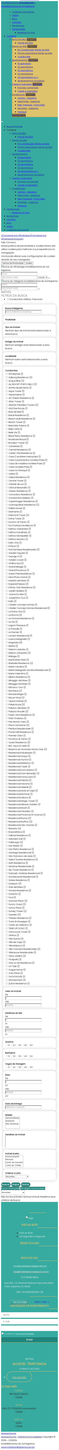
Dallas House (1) (17, 508)
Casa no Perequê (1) (19, 470)
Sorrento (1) (15, 894)
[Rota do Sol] (29, 1251)
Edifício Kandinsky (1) (19, 532)
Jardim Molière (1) (18, 590)
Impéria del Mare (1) (19, 580)
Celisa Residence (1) (19, 477)
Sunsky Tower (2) (17, 911)
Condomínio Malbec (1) (21, 497)
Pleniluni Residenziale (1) (21, 728)
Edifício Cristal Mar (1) (20, 528)
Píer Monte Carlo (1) (19, 721)
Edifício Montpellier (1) (20, 535)
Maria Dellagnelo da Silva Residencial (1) (30, 670)
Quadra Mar (24, 56)
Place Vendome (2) (19, 725)
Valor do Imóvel (13, 991)
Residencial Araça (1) (19, 756)
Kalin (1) (12, 601)
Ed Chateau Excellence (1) (22, 525)
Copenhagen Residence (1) (23, 501)
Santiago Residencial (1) (21, 852)
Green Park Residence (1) (22, 573)
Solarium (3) (15, 883)
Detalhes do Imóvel (15, 1134)
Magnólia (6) (15, 642)
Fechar (25, 1184)
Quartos (9, 1041)
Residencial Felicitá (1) (20, 780)
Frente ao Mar (19, 46)
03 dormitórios (25, 70)
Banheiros (10, 1052)
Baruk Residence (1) (19, 415)
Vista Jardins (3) (17, 956)
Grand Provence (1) (19, 570)
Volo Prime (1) (16, 973)
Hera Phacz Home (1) (19, 577)
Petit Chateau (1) (17, 718)
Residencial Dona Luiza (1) (22, 776)
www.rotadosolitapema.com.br (18, 1447)
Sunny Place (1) (16, 907)
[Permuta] (14, 1159)
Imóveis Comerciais (28, 87)
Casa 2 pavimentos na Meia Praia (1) (28, 460)
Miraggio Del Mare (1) (19, 683)
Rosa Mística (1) (17, 832)
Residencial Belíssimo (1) (21, 763)
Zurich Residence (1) (19, 983)
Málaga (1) (14, 656)
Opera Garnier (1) (18, 701)
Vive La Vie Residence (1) (21, 962)
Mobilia (8, 1114)
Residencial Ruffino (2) (20, 821)
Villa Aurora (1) (16, 938)
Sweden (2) (15, 914)
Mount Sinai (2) (16, 697)
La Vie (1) (13, 621)
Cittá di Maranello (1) (19, 487)
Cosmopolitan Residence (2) (24, 504)
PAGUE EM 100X (25, 42)
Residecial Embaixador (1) (22, 752)
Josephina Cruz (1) (18, 597)
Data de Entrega (13, 1103)
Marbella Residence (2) (21, 663)
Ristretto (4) (15, 828)
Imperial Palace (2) (18, 584)
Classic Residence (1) (20, 491)
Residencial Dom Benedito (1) (24, 773)
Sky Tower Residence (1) (21, 869)
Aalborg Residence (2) (20, 377)
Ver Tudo (31, 39)
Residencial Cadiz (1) (19, 766)
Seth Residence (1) (18, 863)
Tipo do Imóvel (12, 327)
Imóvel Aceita (12, 1153)
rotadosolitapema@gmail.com (30, 1266)
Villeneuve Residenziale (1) (22, 952)
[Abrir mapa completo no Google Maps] (29, 1302)
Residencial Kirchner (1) (21, 794)
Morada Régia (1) (17, 694)
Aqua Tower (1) (16, 391)
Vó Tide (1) (14, 966)
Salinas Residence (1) (20, 835)
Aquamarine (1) (17, 394)
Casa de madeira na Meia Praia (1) (27, 463)
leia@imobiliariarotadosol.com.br (31, 1271)
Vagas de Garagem (15, 1063)
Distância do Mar (13, 1013)
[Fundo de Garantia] (14, 1162)
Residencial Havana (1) (21, 783)
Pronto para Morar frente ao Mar (35, 53)
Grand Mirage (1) (17, 566)
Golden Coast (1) (17, 559)
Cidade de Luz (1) (18, 484)
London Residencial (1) (20, 635)
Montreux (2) (15, 690)
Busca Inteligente (14, 308)
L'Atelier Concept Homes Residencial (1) (29, 608)
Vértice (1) (14, 935)
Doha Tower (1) (16, 518)
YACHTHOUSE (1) (17, 976)
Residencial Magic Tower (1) (23, 801)
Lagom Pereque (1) (18, 625)
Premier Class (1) (17, 735)
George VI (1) (15, 556)
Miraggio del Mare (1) (19, 680)
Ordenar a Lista (13, 1173)
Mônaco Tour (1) (17, 687)
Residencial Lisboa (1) (20, 797)
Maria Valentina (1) (18, 673)
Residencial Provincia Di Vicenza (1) (27, 814)
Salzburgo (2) (16, 842)
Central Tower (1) (17, 480)
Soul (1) (12, 897)
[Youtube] (29, 1254)
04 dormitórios (25, 73)
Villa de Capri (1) (17, 942)
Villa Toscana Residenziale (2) (24, 949)
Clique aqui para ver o (18, 1302)
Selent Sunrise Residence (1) (23, 859)
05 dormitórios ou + (28, 77)
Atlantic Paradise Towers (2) (23, 405)
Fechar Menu (19, 115)
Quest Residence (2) (19, 742)
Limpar (15, 1184)
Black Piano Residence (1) (22, 436)
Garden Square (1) (18, 553)
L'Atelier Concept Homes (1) (23, 604)
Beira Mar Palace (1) (19, 425)
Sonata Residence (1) (20, 890)
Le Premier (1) (15, 632)
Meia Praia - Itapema (29, 101)
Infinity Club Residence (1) (22, 587)
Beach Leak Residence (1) (22, 418)
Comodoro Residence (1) (22, 494)
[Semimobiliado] (12, 1118)
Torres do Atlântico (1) (20, 925)
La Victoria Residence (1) (21, 618)
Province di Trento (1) (20, 739)
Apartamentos (20, 60)
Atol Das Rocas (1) (18, 408)
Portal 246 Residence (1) (21, 732)
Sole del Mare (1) (17, 887)
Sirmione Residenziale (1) (21, 866)
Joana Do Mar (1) (18, 594)
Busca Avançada (10, 1188)
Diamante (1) (15, 511)
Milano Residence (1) (19, 677)
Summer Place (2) (18, 900)
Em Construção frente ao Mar (33, 49)
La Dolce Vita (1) (17, 611)
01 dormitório (24, 63)
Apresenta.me (8, 1433)
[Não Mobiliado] (12, 1124)
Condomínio (11, 370)
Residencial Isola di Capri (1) (23, 790)
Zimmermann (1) (17, 980)
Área (7, 1074)
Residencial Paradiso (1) (21, 811)
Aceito (29, 263)
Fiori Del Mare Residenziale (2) (24, 549)
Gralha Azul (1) (16, 563)
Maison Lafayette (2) (20, 652)
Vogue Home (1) (17, 969)
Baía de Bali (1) (16, 411)
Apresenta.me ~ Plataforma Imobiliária (21, 1436)
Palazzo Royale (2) (18, 711)
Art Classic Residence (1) (21, 398)
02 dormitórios (25, 67)
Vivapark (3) (15, 959)
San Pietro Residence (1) (21, 849)
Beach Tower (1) (17, 422)
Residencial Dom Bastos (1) (23, 770)
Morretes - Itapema (28, 108)
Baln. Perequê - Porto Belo (31, 104)
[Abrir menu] (2, 120)
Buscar (5, 1184)
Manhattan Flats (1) (19, 659)
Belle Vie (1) (14, 432)
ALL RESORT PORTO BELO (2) (23, 384)
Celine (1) (13, 473)
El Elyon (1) (14, 546)
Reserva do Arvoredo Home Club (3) (28, 749)
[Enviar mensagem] (49, 278)
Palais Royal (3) (17, 704)
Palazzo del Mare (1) (19, 708)
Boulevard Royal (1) (19, 439)
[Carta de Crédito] (14, 1165)
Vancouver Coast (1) (19, 931)
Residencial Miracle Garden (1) (24, 804)
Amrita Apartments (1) (20, 387)
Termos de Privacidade (12, 263)
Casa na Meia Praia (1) (20, 467)
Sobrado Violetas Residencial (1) (26, 873)
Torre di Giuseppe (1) (19, 921)
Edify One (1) (15, 542)
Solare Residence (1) (19, 880)
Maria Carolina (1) (18, 666)
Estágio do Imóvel (14, 341)
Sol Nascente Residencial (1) (23, 876)
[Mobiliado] (12, 1121)
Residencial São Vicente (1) (23, 825)
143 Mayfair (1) (16, 374)
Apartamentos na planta (31, 80)
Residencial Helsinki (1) (20, 787)
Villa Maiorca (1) (17, 945)
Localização (18, 94)
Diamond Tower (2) (19, 515)
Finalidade (10, 319)
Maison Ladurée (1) (18, 649)
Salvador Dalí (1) (17, 838)
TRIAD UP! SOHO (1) (18, 928)
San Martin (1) (16, 845)
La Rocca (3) (15, 615)
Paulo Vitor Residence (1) (22, 714)
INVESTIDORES (19, 39)
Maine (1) (13, 646)
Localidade (10, 356)
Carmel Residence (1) (20, 449)
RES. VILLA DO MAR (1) (19, 745)
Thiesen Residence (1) (20, 918)
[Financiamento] (14, 1156)
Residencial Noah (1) (19, 807)
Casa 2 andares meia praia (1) (25, 456)
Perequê (22, 111)
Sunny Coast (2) (17, 904)
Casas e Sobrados (22, 84)
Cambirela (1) (16, 446)
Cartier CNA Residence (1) (22, 453)
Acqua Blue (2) (16, 380)
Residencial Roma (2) (20, 818)
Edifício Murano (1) (18, 539)
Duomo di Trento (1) (19, 522)
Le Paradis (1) (15, 628)
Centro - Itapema (27, 98)
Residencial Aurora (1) (20, 759)
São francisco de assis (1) (22, 856)
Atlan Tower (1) (16, 401)
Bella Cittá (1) (15, 429)
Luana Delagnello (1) (19, 639)
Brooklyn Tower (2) (18, 442)
